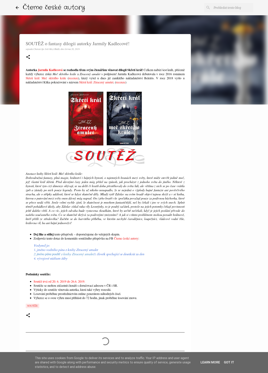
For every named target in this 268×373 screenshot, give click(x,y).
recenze (73, 78)
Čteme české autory (54, 7)
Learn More (210, 362)
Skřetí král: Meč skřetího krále (46, 78)
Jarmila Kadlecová (50, 70)
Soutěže (32, 306)
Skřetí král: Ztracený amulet (96, 82)
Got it (229, 362)
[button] (28, 57)
